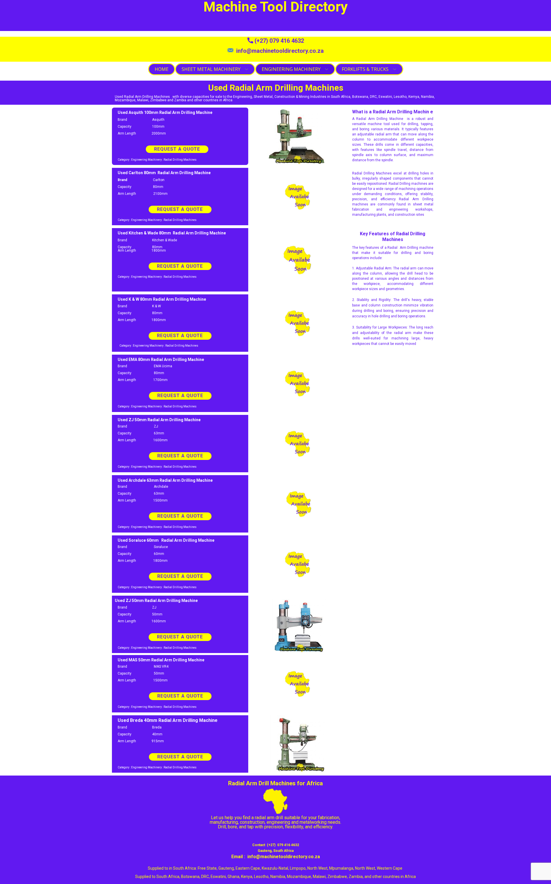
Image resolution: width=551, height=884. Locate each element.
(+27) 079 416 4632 (278, 40)
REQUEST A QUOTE (177, 149)
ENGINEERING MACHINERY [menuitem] (291, 69)
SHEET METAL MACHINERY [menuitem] (211, 69)
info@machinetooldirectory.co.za (278, 50)
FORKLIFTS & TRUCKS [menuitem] (365, 69)
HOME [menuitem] (161, 69)
